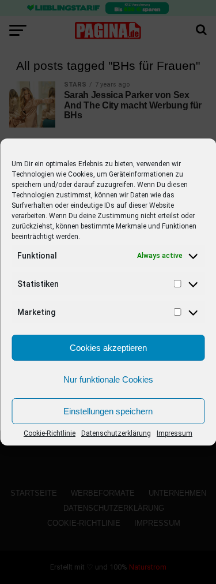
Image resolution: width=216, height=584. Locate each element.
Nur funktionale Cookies (108, 379)
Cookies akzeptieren (108, 348)
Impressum (174, 433)
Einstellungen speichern (108, 411)
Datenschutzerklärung (116, 433)
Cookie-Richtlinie (49, 433)
